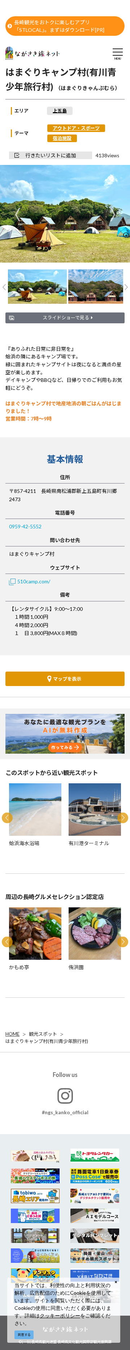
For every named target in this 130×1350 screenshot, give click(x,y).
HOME (12, 1034)
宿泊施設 (62, 138)
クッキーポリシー (60, 1315)
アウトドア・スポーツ (76, 128)
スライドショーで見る (66, 317)
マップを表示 (67, 679)
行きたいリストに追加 (50, 155)
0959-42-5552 (25, 526)
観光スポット (43, 1034)
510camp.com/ (33, 581)
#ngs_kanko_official (65, 1112)
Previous (17, 214)
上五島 (60, 111)
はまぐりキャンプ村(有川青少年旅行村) (46, 1041)
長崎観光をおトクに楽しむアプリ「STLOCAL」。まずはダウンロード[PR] (59, 26)
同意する (24, 1335)
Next (112, 214)
